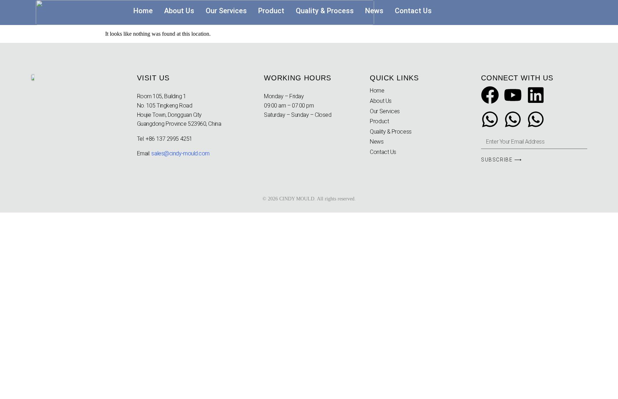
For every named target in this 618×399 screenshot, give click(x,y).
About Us (179, 10)
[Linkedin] (536, 96)
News (374, 10)
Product (271, 10)
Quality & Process (325, 10)
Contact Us (413, 10)
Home (143, 10)
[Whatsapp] (490, 120)
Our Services (226, 10)
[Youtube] (513, 96)
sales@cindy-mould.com (180, 153)
